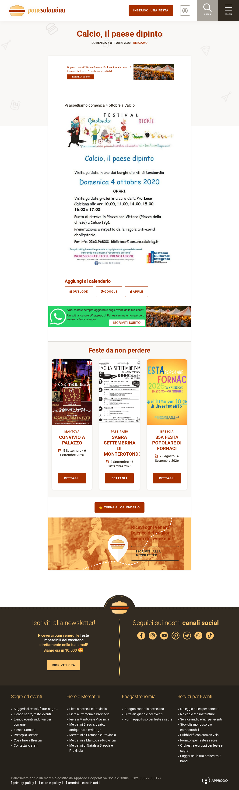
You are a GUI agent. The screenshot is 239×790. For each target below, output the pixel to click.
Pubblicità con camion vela (199, 735)
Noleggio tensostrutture (197, 714)
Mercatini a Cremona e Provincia (92, 735)
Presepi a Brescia (26, 735)
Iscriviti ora (63, 665)
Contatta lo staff (26, 745)
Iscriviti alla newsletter (148, 553)
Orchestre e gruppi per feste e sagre (201, 748)
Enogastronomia (139, 696)
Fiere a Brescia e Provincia (88, 709)
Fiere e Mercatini (83, 696)
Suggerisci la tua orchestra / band (200, 758)
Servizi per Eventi (194, 696)
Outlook (80, 291)
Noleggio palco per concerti (199, 709)
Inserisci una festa (151, 10)
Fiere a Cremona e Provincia (89, 714)
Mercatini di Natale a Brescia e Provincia (91, 748)
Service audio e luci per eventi (201, 719)
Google (110, 291)
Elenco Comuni (24, 730)
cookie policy (51, 783)
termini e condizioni (83, 783)
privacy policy (23, 783)
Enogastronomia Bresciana (144, 709)
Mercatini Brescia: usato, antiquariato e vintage (87, 727)
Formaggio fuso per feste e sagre (148, 719)
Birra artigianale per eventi (143, 714)
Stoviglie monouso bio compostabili (196, 727)
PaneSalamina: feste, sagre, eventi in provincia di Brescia (36, 10)
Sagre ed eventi (26, 696)
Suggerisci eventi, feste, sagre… (36, 709)
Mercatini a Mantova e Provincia (92, 740)
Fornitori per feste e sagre (198, 740)
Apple (138, 291)
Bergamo (140, 43)
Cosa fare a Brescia (28, 740)
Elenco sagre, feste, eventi (32, 714)
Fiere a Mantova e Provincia (89, 719)
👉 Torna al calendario (119, 507)
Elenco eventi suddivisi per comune (32, 721)
